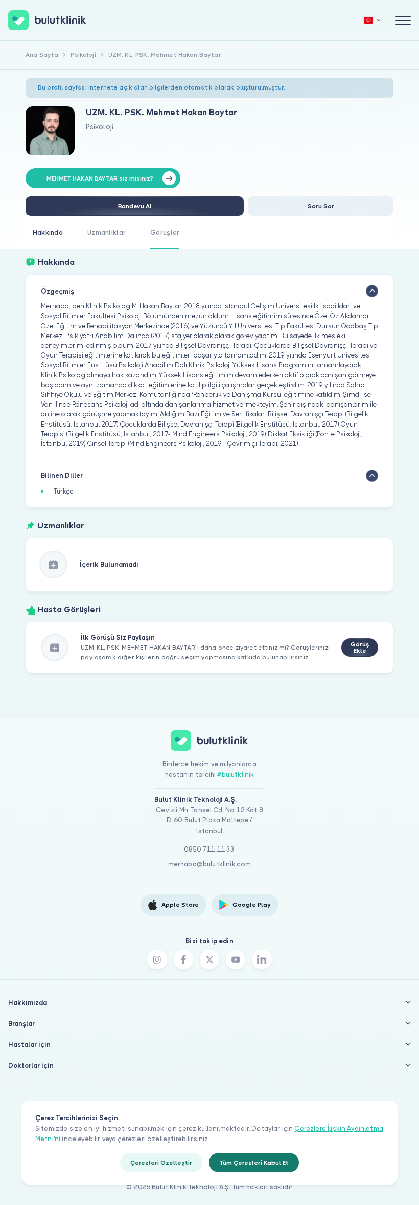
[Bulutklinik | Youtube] (235, 959)
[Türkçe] (372, 20)
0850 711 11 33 (209, 849)
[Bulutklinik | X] (209, 959)
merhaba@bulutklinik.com (209, 864)
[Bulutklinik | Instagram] (157, 959)
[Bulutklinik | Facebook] (183, 959)
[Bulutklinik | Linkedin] (261, 959)
